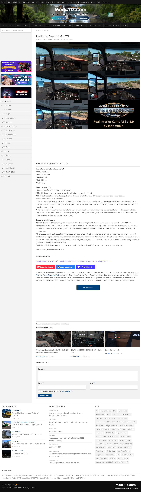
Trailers (11, 25)
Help (99, 2)
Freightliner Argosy (111, 426)
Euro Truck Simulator (124, 422)
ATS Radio (6, 143)
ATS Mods (5, 485)
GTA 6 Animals (128, 475)
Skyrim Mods (62, 478)
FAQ (134, 422)
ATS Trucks (6, 105)
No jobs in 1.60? (55, 447)
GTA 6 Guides (6, 475)
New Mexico (112, 447)
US (119, 458)
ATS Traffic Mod (8, 172)
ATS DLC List (50, 2)
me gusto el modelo (56, 431)
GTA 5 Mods (21, 478)
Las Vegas (99, 444)
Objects (25, 25)
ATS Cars (5, 147)
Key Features (113, 440)
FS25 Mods (17, 475)
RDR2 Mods (94, 475)
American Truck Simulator (108, 411)
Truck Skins (56, 25)
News (93, 2)
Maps (19, 25)
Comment (41, 369)
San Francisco (109, 455)
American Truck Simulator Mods (48, 275)
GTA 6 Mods (104, 475)
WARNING (109, 462)
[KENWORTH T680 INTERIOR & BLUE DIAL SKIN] (88, 339)
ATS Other (6, 176)
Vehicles (108, 25)
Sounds (76, 25)
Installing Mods (24, 2)
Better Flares (100, 414)
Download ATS (73, 2)
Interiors (34, 25)
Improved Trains (122, 433)
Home (3, 2)
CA (114, 414)
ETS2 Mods (84, 475)
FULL (114, 429)
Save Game (75, 475)
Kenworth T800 (125, 436)
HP (102, 433)
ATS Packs (6, 155)
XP (127, 462)
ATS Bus (5, 151)
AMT (120, 411)
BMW (108, 414)
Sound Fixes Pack (127, 455)
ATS (125, 411)
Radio (83, 25)
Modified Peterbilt (126, 444)
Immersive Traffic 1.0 (20, 453)
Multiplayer (61, 2)
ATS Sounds (7, 139)
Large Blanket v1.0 (112, 350)
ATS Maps (6, 114)
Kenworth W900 (55, 324)
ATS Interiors (42, 30)
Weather (116, 25)
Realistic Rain (111, 451)
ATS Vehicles (7, 160)
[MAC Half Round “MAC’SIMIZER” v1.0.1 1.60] (6, 444)
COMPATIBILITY (110, 418)
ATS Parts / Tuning (9, 126)
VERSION (125, 458)
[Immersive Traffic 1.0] (6, 454)
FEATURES (99, 426)
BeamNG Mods (27, 475)
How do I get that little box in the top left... (64, 463)
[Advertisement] (88, 146)
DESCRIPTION (122, 418)
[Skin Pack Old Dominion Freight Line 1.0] (6, 425)
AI (96, 411)
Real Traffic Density (124, 451)
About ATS (85, 2)
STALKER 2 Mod (116, 475)
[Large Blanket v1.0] (122, 339)
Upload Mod (12, 2)
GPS (119, 429)
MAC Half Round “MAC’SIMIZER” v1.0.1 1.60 (28, 444)
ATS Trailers (7, 110)
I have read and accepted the (56, 391)
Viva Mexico (100, 462)
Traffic (124, 25)
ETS (113, 422)
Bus (94, 25)
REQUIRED (99, 455)
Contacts (106, 2)
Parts (48, 25)
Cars (89, 25)
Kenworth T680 (45, 324)
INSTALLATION (101, 436)
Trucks (4, 25)
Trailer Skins (66, 25)
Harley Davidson (128, 429)
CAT (118, 414)
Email (92, 383)
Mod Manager (100, 447)
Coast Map (99, 418)
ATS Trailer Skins (8, 135)
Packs (41, 25)
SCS (118, 455)
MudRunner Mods (63, 475)
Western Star (119, 462)
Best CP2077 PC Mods (35, 478)
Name (40, 383)
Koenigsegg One (125, 440)
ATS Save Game (8, 168)
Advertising (25, 487)
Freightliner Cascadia (126, 426)
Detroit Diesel (100, 422)
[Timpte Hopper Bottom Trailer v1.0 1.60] (6, 434)
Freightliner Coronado (103, 429)
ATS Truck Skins (8, 130)
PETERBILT (127, 447)
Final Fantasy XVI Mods (76, 478)
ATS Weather (7, 164)
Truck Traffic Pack (101, 458)
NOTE (120, 447)
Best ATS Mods (38, 2)
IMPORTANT (110, 433)
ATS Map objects (8, 118)
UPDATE (112, 458)
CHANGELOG (126, 414)
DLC (108, 422)
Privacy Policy (66, 391)
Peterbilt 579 (65, 324)
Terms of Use (6, 487)
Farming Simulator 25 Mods (45, 475)
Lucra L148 (108, 444)
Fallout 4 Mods (50, 478)
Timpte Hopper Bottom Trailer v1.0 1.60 (27, 434)
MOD (116, 444)
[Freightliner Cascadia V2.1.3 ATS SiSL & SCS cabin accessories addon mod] (53, 339)
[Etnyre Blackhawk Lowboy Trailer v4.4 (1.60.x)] (6, 413)
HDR (97, 433)
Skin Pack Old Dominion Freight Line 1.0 (27, 425)
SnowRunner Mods (9, 478)
